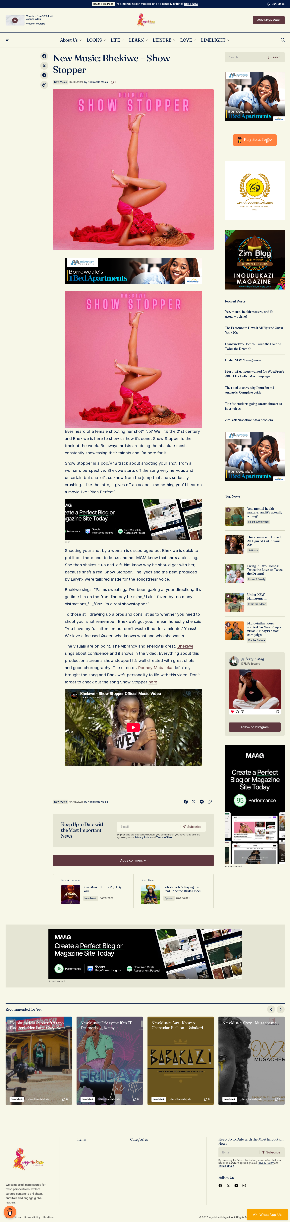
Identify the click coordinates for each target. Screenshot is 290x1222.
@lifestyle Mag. (253, 659)
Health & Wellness (103, 3)
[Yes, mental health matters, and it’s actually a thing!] (234, 516)
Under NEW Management (243, 360)
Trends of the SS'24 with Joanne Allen (40, 18)
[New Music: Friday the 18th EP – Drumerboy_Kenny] (110, 1061)
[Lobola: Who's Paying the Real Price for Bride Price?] (173, 891)
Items (81, 1139)
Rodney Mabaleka (155, 667)
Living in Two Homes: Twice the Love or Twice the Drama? (265, 569)
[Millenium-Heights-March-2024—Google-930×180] (133, 270)
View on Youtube (35, 23)
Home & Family (256, 579)
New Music (60, 81)
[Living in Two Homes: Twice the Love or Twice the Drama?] (234, 573)
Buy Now (48, 1217)
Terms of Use (164, 837)
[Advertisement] (133, 519)
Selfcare (253, 550)
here (152, 682)
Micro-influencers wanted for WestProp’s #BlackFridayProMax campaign (264, 629)
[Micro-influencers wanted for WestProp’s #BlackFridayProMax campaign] (234, 630)
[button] (276, 4)
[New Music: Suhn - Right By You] (93, 891)
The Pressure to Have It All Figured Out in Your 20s (264, 541)
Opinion (169, 898)
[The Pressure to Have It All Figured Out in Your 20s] (234, 544)
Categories (139, 1139)
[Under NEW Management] (234, 602)
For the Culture (256, 640)
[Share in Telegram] (44, 75)
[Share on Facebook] (44, 56)
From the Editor (257, 604)
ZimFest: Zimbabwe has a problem (249, 420)
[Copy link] (44, 85)
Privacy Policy (143, 837)
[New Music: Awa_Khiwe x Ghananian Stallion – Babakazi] (180, 1061)
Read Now (191, 3)
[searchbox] (244, 57)
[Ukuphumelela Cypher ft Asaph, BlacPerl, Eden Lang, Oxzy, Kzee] (39, 1061)
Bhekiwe (185, 646)
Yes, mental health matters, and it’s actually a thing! (149, 3)
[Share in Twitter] (44, 66)
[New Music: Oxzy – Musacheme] (251, 1061)
